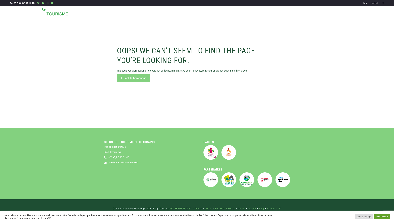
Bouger (218, 208)
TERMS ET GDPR (183, 208)
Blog (365, 3)
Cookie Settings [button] (364, 217)
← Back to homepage (133, 78)
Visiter (208, 208)
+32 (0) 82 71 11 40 (24, 3)
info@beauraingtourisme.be (123, 162)
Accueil (198, 208)
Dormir (241, 208)
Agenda (252, 208)
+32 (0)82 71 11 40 (119, 157)
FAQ (171, 208)
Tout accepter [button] (382, 217)
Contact (374, 3)
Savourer (230, 208)
